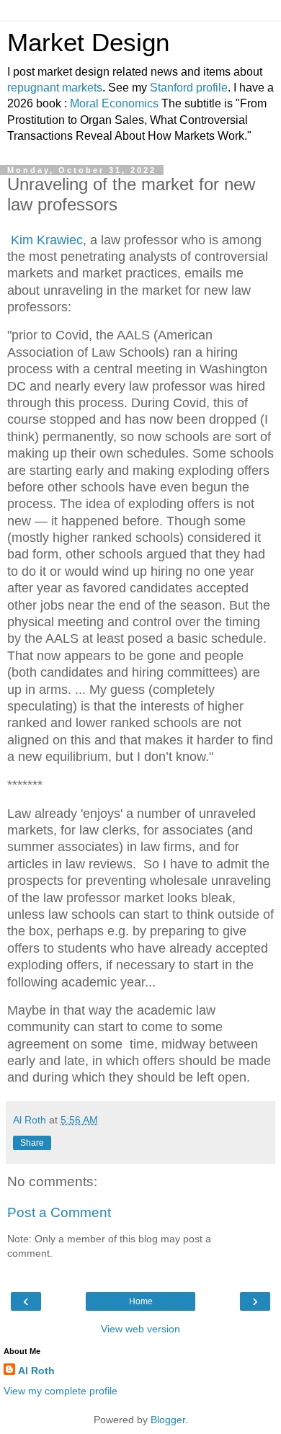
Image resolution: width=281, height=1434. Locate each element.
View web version (140, 1329)
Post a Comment (59, 1212)
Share (32, 1143)
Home (141, 1301)
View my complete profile (60, 1391)
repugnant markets (54, 87)
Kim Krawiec (47, 240)
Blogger (168, 1419)
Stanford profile (189, 87)
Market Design (88, 42)
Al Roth (36, 1370)
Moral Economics (114, 103)
